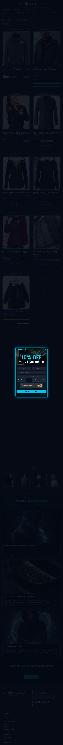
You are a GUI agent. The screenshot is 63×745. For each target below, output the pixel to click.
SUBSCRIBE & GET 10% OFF (31, 391)
